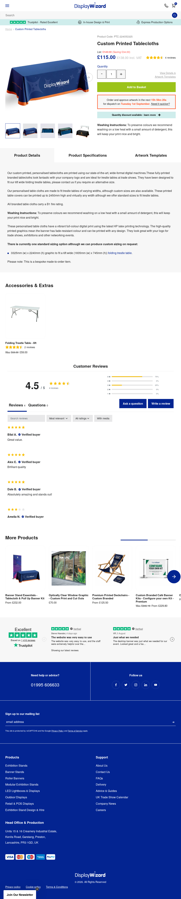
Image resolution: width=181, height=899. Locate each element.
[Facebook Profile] (116, 685)
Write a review (160, 403)
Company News (106, 804)
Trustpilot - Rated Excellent (43, 22)
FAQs (99, 778)
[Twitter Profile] (126, 685)
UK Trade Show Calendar (112, 797)
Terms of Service (75, 730)
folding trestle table (120, 253)
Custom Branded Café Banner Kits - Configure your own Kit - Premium (155, 598)
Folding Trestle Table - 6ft (20, 342)
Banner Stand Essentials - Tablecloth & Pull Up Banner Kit (24, 596)
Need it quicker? (160, 103)
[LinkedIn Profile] (146, 685)
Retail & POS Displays (19, 804)
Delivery (101, 784)
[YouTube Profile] (155, 685)
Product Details (27, 155)
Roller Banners (14, 778)
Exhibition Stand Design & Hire (24, 810)
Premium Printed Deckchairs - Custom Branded (110, 596)
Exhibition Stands (16, 765)
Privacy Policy (57, 730)
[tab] (38, 405)
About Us (101, 765)
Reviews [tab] (17, 404)
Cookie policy (33, 886)
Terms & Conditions (57, 886)
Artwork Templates (165, 74)
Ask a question (133, 403)
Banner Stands (14, 772)
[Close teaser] (37, 889)
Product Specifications (88, 155)
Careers (101, 810)
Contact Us (103, 772)
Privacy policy (13, 886)
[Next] (88, 77)
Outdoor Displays (16, 797)
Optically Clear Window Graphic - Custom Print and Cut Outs (68, 596)
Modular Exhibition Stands (21, 784)
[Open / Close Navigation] (11, 5)
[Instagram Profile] (136, 685)
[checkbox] (103, 418)
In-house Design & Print (96, 22)
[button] (133, 377)
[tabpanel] (90, 469)
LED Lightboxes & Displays (22, 791)
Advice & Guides (106, 791)
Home (8, 29)
